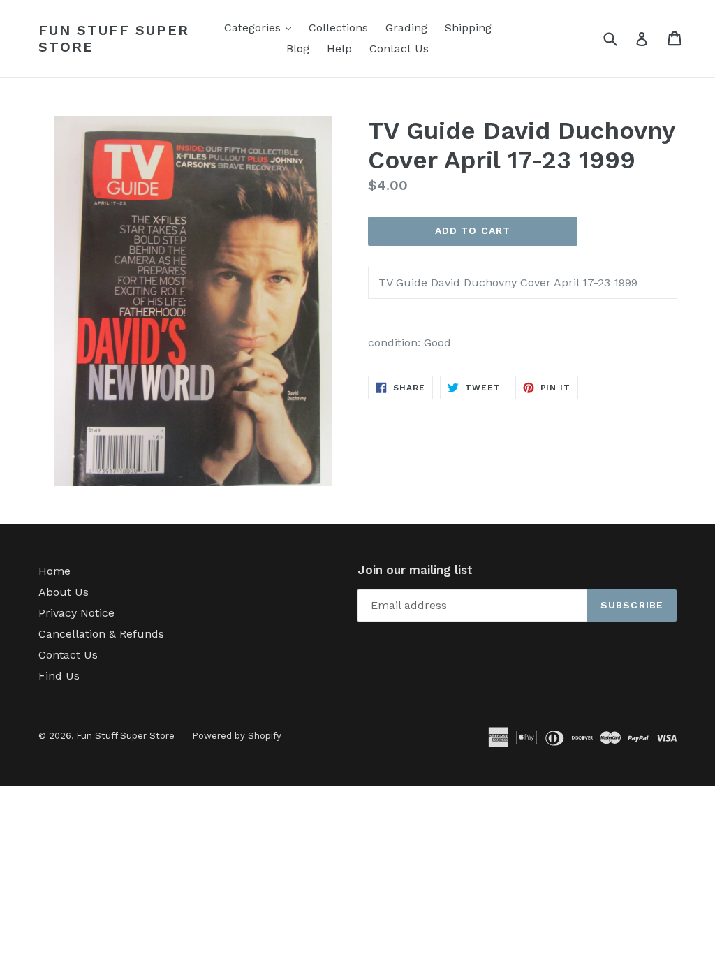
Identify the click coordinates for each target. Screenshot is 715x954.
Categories (261, 27)
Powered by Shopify (236, 736)
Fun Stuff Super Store (113, 38)
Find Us (59, 675)
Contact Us (399, 48)
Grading (406, 27)
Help (339, 48)
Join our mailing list (415, 570)
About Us (63, 592)
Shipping (468, 27)
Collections (338, 27)
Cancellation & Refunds (101, 633)
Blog (297, 48)
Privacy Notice (76, 612)
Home (54, 571)
